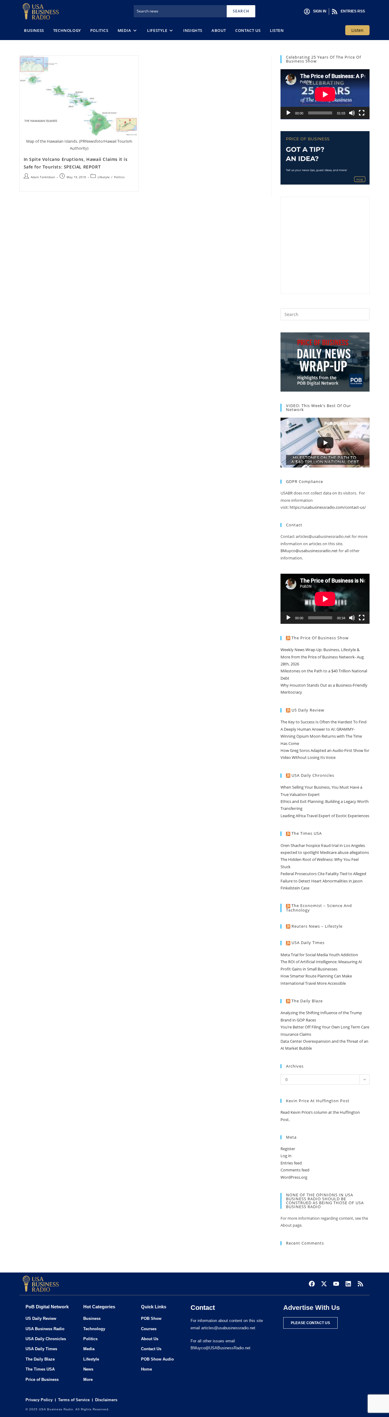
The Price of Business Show (320, 638)
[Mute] (352, 113)
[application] (325, 94)
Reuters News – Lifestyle (317, 926)
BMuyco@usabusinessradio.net (309, 550)
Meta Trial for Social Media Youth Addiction (319, 954)
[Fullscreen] (362, 113)
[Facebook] (312, 1284)
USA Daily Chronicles (312, 775)
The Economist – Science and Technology (319, 908)
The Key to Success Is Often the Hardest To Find (324, 722)
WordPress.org (294, 1177)
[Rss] (360, 1284)
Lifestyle (104, 177)
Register (288, 1148)
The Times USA (306, 833)
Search (241, 11)
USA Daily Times (308, 942)
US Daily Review (307, 710)
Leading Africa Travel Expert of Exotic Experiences (325, 815)
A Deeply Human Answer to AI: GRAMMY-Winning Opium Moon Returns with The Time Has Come (321, 736)
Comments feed (295, 1170)
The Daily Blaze (307, 1001)
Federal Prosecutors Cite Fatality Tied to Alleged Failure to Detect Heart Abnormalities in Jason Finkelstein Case (323, 881)
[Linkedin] (348, 1284)
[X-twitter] (324, 1284)
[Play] (288, 113)
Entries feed (291, 1163)
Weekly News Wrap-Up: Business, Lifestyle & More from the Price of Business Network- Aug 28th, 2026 (322, 657)
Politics (119, 177)
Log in (286, 1155)
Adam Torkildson (43, 177)
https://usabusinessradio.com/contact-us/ (328, 507)
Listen (357, 30)
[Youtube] (336, 1284)
